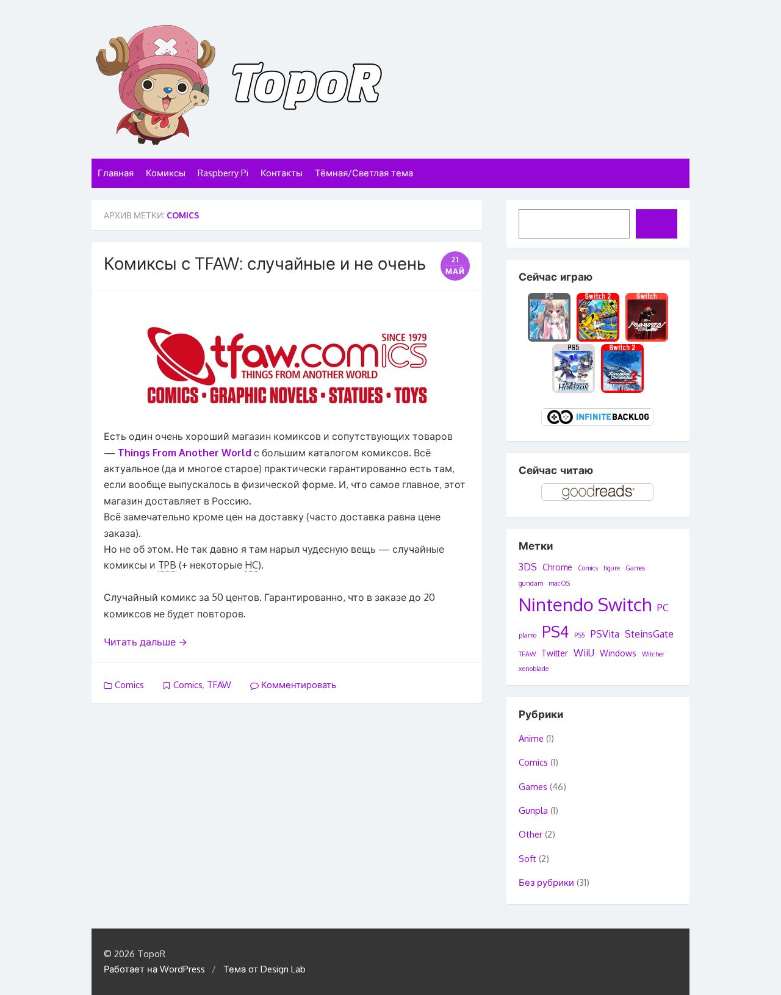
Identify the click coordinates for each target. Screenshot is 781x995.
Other (530, 834)
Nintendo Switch (585, 604)
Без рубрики (546, 882)
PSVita (605, 634)
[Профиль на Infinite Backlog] (598, 424)
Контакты (282, 173)
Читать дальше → (145, 642)
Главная (116, 173)
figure (611, 568)
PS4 (555, 631)
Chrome (557, 567)
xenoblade (534, 668)
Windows (618, 653)
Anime (531, 738)
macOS (559, 583)
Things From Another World (184, 453)
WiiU (584, 653)
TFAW (219, 685)
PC (663, 608)
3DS (528, 567)
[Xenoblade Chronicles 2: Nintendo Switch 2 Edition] (622, 367)
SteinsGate (649, 634)
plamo (527, 635)
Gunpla (533, 810)
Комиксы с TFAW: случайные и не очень (265, 263)
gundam (531, 583)
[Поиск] (656, 224)
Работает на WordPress (154, 969)
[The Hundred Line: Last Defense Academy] (646, 316)
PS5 (579, 635)
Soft (527, 858)
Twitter (554, 653)
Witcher (653, 654)
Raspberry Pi (223, 173)
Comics (129, 685)
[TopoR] (390, 85)
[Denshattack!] (598, 316)
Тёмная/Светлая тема (364, 173)
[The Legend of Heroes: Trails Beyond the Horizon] (573, 367)
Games (635, 568)
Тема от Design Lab (264, 969)
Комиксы (165, 173)
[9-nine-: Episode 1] (549, 316)
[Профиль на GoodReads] (598, 499)
